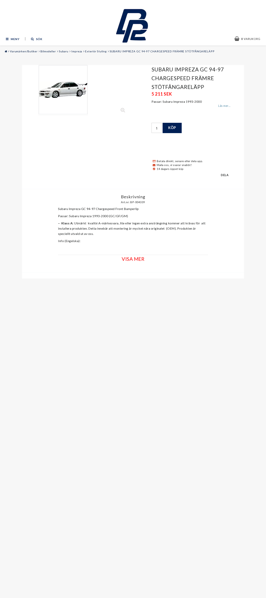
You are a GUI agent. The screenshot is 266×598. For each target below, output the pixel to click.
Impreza (76, 51)
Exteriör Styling (96, 51)
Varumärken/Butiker (24, 51)
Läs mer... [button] (224, 105)
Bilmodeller (48, 51)
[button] (249, 39)
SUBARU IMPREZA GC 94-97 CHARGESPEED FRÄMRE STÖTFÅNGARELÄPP (162, 51)
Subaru (63, 51)
